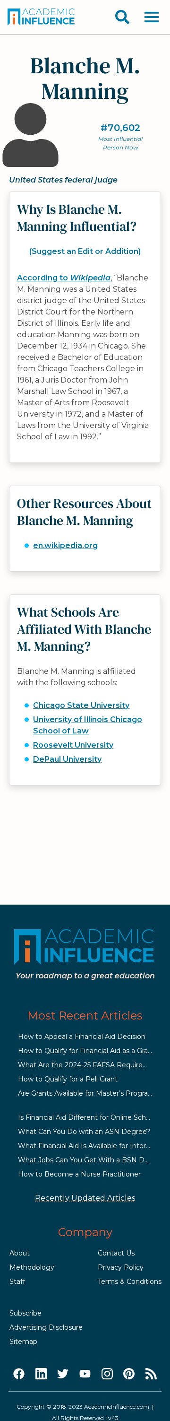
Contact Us (116, 1253)
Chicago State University (81, 705)
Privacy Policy (121, 1267)
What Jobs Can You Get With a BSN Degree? (93, 1160)
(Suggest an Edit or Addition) (85, 251)
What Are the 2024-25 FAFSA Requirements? (93, 1065)
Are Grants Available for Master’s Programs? (90, 1093)
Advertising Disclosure (46, 1327)
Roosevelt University (73, 745)
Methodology (31, 1267)
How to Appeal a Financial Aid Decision (81, 1036)
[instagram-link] (107, 1374)
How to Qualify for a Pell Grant (68, 1079)
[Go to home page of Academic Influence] (42, 17)
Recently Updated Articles (85, 1198)
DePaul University (67, 759)
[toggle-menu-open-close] (151, 17)
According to (63, 277)
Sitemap (23, 1341)
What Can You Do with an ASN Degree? (84, 1131)
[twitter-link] (63, 1374)
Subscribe (25, 1313)
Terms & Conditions (130, 1281)
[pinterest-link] (129, 1374)
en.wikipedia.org (65, 545)
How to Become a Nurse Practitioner (79, 1174)
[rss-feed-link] (151, 1374)
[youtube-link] (85, 1374)
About (19, 1253)
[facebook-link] (19, 1374)
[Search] (122, 17)
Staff (17, 1281)
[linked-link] (41, 1374)
